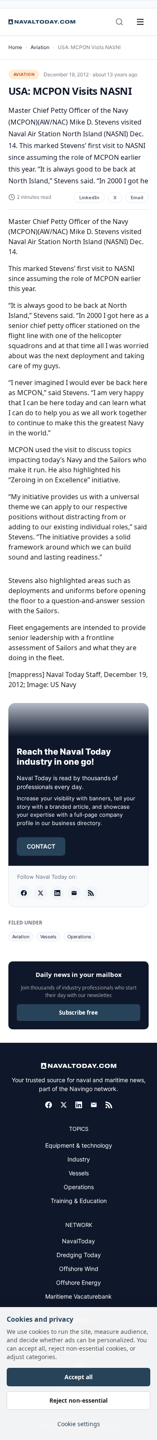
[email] (74, 893)
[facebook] (24, 893)
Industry (78, 1159)
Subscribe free (78, 1012)
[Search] (119, 21)
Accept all (78, 1377)
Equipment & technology (78, 1145)
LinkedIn (89, 197)
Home (15, 47)
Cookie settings (78, 1424)
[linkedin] (57, 893)
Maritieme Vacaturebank (78, 1296)
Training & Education (79, 1200)
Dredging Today (79, 1254)
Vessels (48, 937)
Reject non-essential (78, 1400)
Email (137, 197)
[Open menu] (140, 21)
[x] (40, 893)
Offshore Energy (78, 1282)
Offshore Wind (78, 1268)
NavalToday (78, 1241)
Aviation (40, 47)
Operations (79, 937)
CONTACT (41, 846)
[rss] (91, 893)
